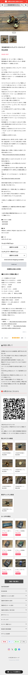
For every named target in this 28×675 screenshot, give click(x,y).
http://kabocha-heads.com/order (11, 178)
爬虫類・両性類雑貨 (6, 629)
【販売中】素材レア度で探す (8, 610)
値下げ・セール (5, 614)
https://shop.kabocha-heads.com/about (14, 154)
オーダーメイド (5, 619)
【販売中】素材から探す (7, 600)
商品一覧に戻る (14, 581)
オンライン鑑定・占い (6, 624)
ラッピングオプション (8, 243)
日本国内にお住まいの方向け (14, 269)
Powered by (12, 660)
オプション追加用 (5, 633)
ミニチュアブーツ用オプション (10, 251)
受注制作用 (4, 591)
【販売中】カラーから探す (7, 605)
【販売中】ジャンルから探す (7, 596)
